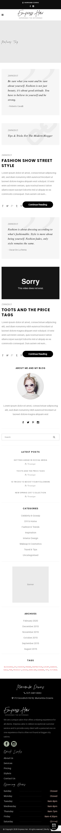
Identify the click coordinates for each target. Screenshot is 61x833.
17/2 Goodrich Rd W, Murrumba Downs (33, 698)
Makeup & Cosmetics (31, 543)
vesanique (32, 463)
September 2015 (30, 643)
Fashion (21, 667)
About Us (8, 758)
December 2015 (30, 626)
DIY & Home (30, 521)
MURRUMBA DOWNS (31, 3)
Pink (10, 670)
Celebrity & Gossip (30, 515)
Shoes (25, 670)
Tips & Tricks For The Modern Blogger (30, 135)
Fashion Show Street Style (27, 163)
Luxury (46, 667)
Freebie (28, 667)
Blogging (8, 667)
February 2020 (30, 620)
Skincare (33, 670)
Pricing (7, 768)
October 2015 (30, 637)
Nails (6, 670)
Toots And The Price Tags (26, 312)
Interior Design (30, 538)
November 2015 (30, 632)
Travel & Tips (30, 549)
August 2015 (30, 648)
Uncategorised (30, 555)
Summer (40, 670)
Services (8, 763)
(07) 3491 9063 (33, 693)
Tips (47, 670)
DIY (15, 667)
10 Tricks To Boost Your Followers (30, 481)
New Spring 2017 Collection (30, 492)
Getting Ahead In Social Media (30, 460)
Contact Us (9, 778)
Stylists (7, 773)
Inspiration (30, 532)
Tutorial (54, 670)
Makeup (53, 667)
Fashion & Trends (30, 526)
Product (17, 670)
